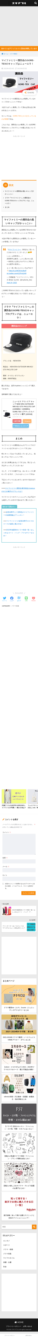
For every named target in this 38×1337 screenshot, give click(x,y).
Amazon (28, 421)
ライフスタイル (9, 1258)
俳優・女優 (7, 1262)
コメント (6, 832)
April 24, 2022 (12, 283)
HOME (20, 1322)
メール (5, 866)
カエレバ (20, 416)
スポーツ (6, 1245)
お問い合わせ (27, 1326)
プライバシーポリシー (13, 1326)
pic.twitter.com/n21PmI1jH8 (16, 273)
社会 (4, 1266)
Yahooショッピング (21, 426)
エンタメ (6, 1241)
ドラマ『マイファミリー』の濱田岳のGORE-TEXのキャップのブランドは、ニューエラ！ (19, 200)
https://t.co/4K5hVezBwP (17, 271)
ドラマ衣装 (15, 606)
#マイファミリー (14, 249)
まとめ (7, 207)
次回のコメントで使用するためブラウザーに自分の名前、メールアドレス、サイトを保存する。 (20, 886)
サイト (4, 875)
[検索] (34, 1227)
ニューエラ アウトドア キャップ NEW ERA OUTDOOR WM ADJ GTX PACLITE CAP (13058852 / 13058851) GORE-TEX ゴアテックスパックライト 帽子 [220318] (24, 408)
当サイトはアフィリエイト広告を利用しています (19, 48)
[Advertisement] (19, 26)
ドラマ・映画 (8, 1249)
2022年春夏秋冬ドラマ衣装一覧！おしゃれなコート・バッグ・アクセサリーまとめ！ (18, 533)
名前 (5, 858)
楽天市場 (17, 421)
